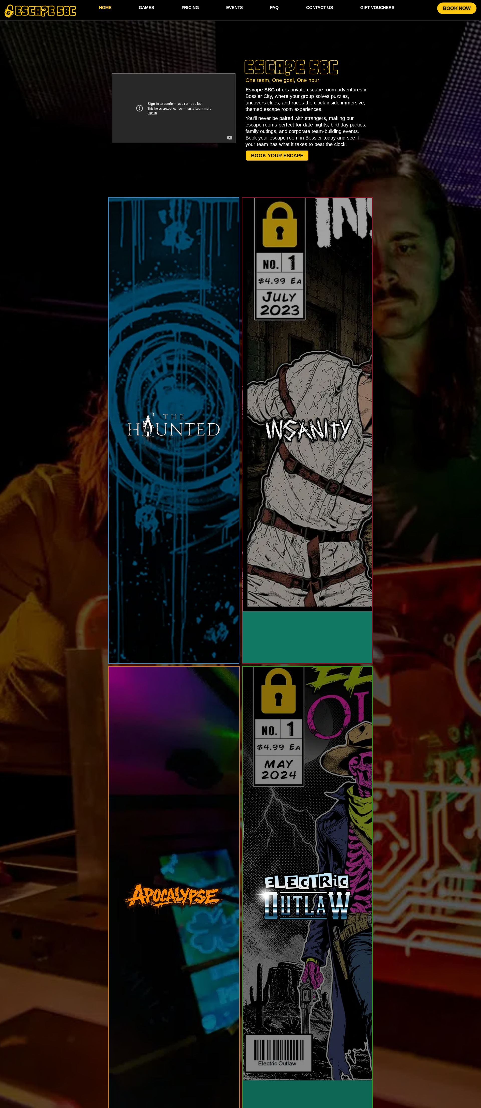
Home (105, 7)
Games (146, 7)
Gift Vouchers (377, 7)
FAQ (274, 7)
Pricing (190, 7)
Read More (148, 458)
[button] (456, 8)
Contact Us (319, 7)
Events (234, 7)
